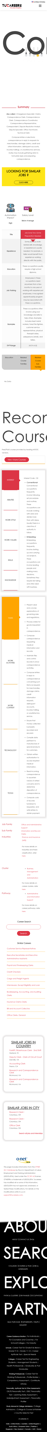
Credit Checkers (14, 972)
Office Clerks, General (16, 1015)
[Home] (12, 6)
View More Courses (17, 459)
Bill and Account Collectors (18, 1009)
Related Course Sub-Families (38, 362)
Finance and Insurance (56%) (31, 838)
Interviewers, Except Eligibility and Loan (23, 985)
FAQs (32, 1239)
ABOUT (14, 1239)
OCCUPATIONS (36, 1295)
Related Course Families (23, 360)
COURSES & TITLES (25, 1266)
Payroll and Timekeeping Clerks (20, 965)
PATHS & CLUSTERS (11, 1295)
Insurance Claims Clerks (17, 1002)
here (24, 856)
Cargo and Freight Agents (18, 979)
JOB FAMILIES (24, 1295)
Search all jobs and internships (31, 1133)
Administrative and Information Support (33, 897)
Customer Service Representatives (21, 949)
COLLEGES (13, 1266)
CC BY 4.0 (31, 1176)
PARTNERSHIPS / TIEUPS (30, 1322)
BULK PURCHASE (14, 1322)
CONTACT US (24, 1239)
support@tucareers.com (13, 1195)
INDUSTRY (23, 1325)
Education (9, 357)
